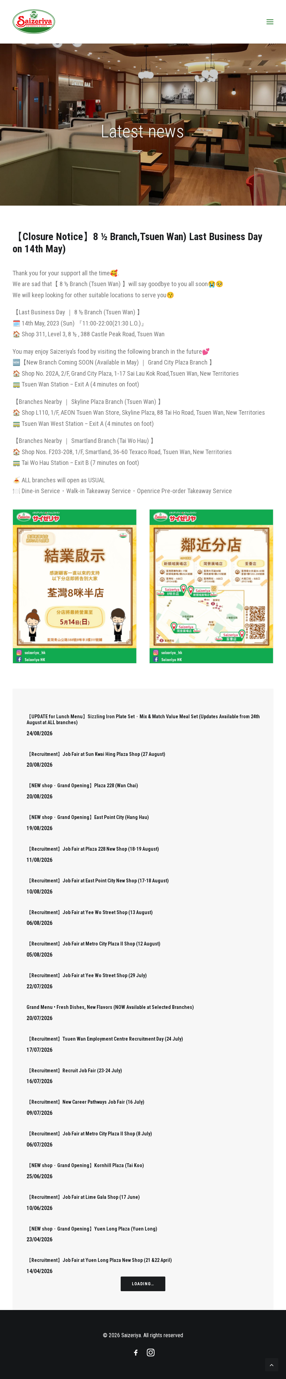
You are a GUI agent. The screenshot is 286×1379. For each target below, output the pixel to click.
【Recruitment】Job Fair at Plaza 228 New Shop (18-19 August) (93, 849)
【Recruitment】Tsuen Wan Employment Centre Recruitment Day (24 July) (105, 1039)
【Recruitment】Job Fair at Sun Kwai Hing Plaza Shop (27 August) (96, 754)
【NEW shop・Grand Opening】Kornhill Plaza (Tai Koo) (85, 1165)
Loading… (143, 1283)
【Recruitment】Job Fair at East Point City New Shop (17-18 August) (98, 880)
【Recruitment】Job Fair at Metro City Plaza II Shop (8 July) (89, 1133)
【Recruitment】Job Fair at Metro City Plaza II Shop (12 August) (93, 944)
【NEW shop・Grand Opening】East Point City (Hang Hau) (88, 817)
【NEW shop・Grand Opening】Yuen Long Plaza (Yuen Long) (92, 1229)
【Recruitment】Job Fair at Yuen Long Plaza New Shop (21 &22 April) (99, 1260)
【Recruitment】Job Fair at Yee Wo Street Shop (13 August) (90, 912)
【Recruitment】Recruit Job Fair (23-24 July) (74, 1070)
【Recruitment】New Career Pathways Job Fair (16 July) (85, 1102)
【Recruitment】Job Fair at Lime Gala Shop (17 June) (83, 1197)
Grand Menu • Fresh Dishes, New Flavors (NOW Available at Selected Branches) (110, 1007)
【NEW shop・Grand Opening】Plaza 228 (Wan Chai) (82, 785)
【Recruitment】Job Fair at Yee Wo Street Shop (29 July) (87, 975)
